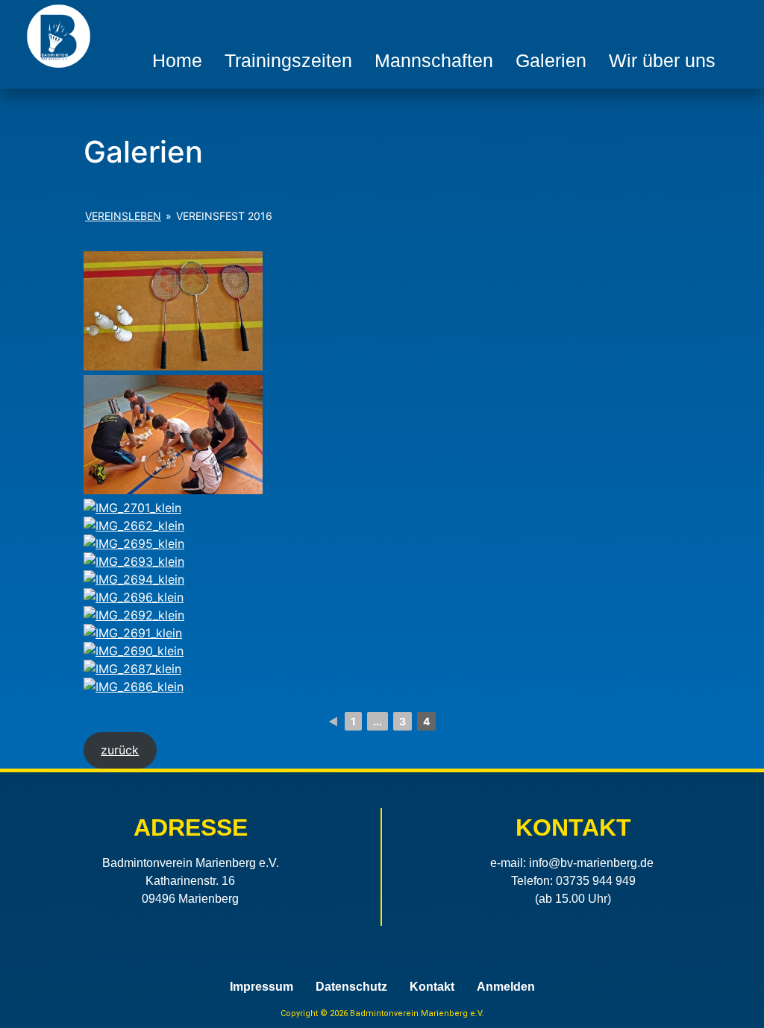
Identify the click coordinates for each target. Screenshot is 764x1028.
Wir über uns (662, 60)
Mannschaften (434, 60)
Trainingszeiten (288, 60)
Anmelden (506, 987)
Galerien (551, 60)
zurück (120, 749)
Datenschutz (351, 987)
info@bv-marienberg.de (591, 863)
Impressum (261, 987)
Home (177, 60)
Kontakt (432, 987)
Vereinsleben (123, 215)
